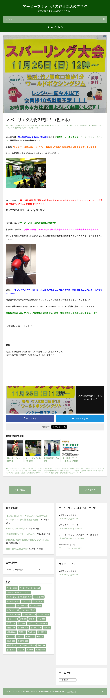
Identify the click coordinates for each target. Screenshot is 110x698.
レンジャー (45, 471)
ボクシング (10, 128)
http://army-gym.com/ (68, 518)
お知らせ (40, 125)
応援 (82, 471)
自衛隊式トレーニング (42, 473)
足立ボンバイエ (75, 473)
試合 (57, 473)
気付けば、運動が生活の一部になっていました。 (28, 539)
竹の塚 (32, 632)
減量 (47, 628)
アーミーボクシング (94, 125)
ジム (90, 468)
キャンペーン (13, 601)
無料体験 (11, 632)
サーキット (38, 601)
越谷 (61, 473)
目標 (22, 632)
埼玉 (57, 471)
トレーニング (28, 610)
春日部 (87, 471)
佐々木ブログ (20, 128)
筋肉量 (30, 636)
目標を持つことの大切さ (17, 548)
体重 (23, 619)
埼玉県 (62, 471)
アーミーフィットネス (24, 468)
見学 (32, 645)
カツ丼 (85, 468)
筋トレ (11, 636)
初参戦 (52, 471)
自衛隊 (23, 473)
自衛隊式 (29, 473)
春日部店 (35, 128)
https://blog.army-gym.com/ (71, 538)
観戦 (52, 473)
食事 (30, 650)
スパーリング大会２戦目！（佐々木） (39, 120)
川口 (72, 471)
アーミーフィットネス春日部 (75, 125)
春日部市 (94, 471)
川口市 (77, 471)
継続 (39, 636)
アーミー (11, 468)
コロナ (26, 601)
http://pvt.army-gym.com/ (70, 528)
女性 (67, 471)
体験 (32, 619)
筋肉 (20, 636)
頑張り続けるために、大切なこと (21, 534)
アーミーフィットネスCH (70, 548)
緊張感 (17, 473)
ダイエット (97, 468)
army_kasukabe (28, 125)
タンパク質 (35, 606)
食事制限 (40, 650)
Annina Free (71, 691)
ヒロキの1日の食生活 (15, 528)
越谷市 (66, 473)
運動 (21, 650)
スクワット (22, 606)
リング (37, 471)
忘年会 (43, 623)
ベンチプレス (29, 614)
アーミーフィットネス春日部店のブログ (55, 6)
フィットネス (20, 471)
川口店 (28, 128)
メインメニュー (11, 19)
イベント (79, 468)
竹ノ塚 (11, 473)
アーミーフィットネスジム (54, 125)
